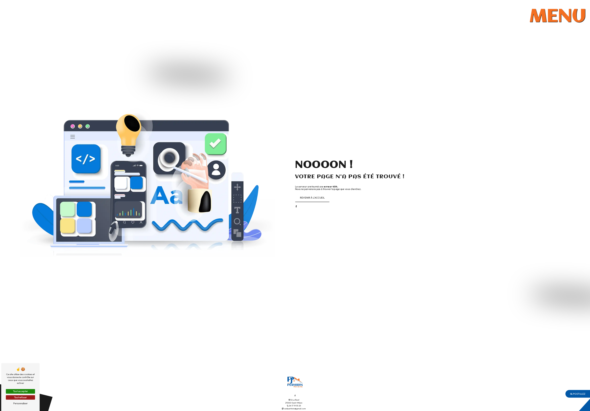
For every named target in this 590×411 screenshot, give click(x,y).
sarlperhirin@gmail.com (295, 408)
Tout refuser (20, 397)
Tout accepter (20, 391)
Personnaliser (20, 403)
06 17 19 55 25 (295, 405)
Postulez (578, 393)
